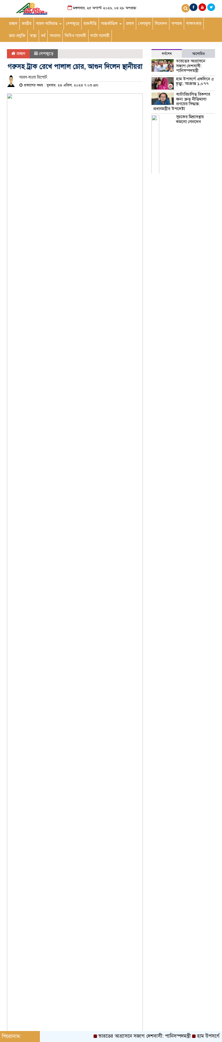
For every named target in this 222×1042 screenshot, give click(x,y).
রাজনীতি (90, 23)
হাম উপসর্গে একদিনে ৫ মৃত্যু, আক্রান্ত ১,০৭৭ (195, 81)
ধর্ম (43, 35)
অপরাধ (176, 23)
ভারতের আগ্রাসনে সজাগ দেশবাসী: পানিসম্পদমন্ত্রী (190, 65)
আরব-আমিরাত (47, 23)
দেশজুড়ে (72, 23)
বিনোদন (161, 23)
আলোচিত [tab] (198, 54)
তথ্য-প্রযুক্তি (17, 35)
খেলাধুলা (144, 23)
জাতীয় (27, 23)
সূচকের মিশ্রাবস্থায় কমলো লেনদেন (190, 119)
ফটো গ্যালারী (100, 35)
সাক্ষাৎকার (193, 23)
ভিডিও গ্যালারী (75, 35)
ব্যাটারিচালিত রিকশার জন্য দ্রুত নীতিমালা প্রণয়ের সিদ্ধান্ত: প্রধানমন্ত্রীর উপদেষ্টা (181, 101)
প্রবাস (130, 23)
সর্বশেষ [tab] (167, 54)
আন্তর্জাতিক (110, 23)
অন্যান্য (55, 35)
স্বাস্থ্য (33, 35)
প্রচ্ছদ (13, 23)
